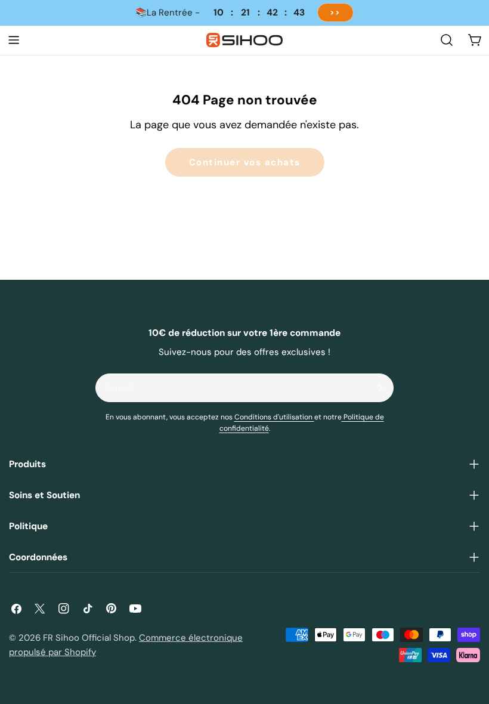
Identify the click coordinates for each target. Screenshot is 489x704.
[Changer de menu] (14, 40)
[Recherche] (447, 40)
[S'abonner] (379, 387)
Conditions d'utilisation (274, 417)
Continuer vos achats (245, 162)
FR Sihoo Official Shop (89, 638)
